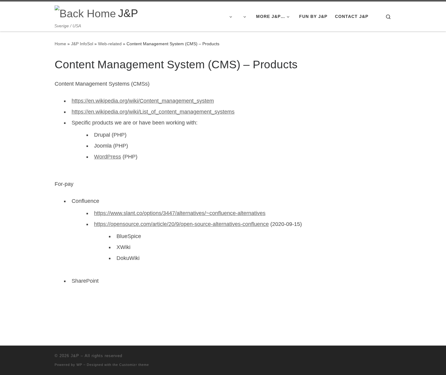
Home (60, 43)
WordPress (107, 157)
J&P (75, 355)
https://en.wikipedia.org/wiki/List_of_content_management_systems (153, 112)
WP (79, 364)
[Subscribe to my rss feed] (389, 357)
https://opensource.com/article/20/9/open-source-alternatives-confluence (181, 224)
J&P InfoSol (82, 43)
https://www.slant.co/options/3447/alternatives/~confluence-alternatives (179, 213)
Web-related (110, 43)
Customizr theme (134, 364)
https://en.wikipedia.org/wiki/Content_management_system (143, 101)
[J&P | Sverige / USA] (85, 12)
